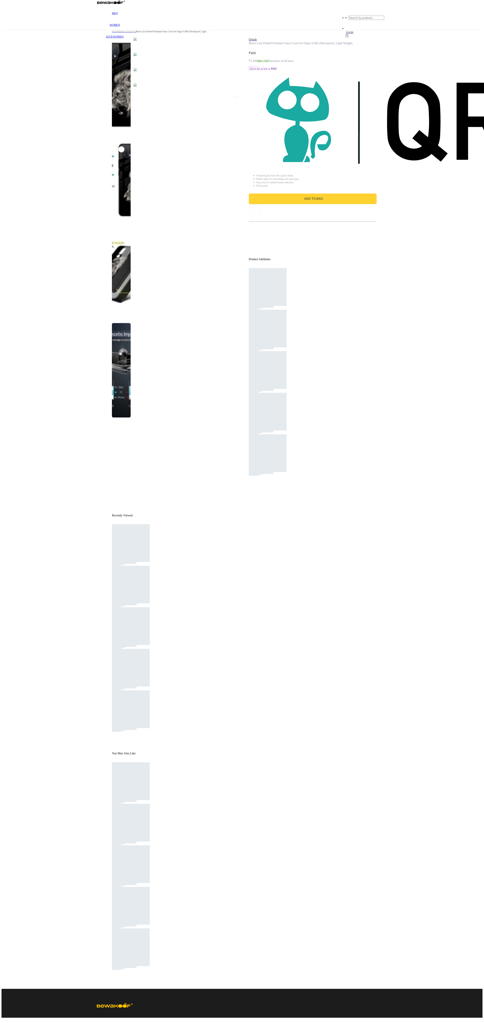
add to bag (313, 198)
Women (115, 25)
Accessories (115, 36)
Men (115, 13)
